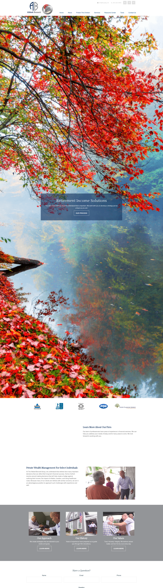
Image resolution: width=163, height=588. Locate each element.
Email (81, 575)
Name (44, 575)
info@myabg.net (104, 3)
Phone (119, 575)
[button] (61, 12)
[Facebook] (129, 2)
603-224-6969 (116, 3)
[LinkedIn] (125, 2)
